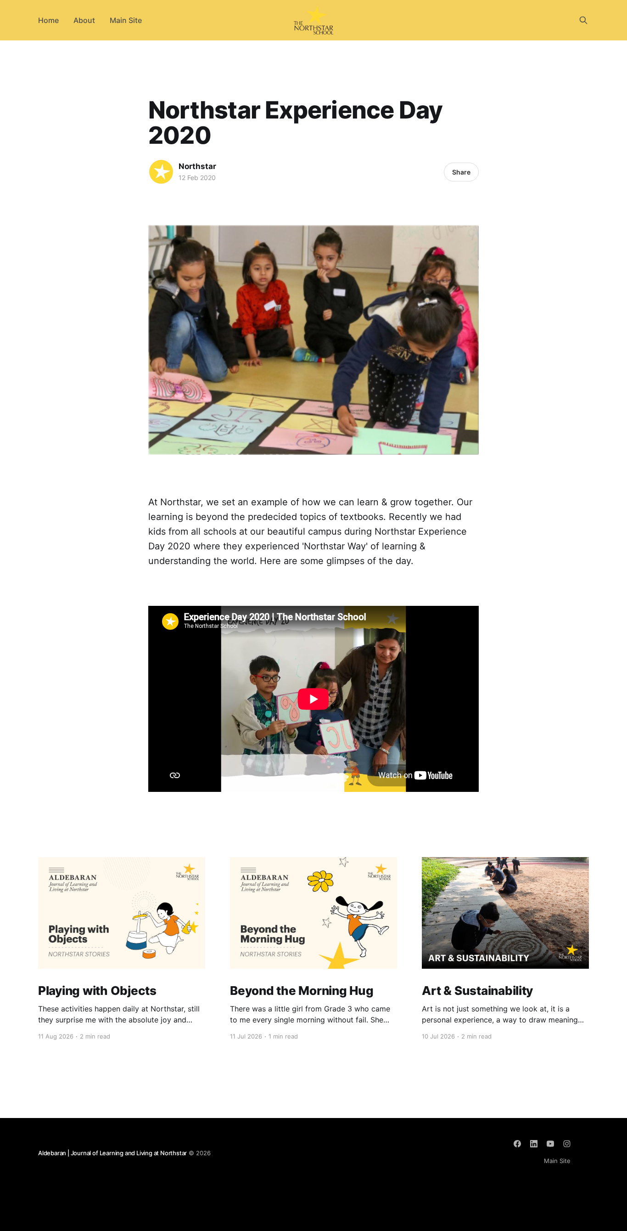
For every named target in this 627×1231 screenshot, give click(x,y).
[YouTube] (550, 1143)
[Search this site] (583, 20)
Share (461, 172)
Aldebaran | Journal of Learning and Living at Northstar (112, 1153)
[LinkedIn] (533, 1143)
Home (48, 20)
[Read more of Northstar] (161, 172)
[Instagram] (567, 1143)
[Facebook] (517, 1143)
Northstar (197, 166)
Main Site (126, 20)
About (84, 20)
